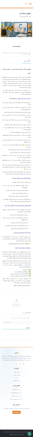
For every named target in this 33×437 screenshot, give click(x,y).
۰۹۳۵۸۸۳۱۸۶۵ (15, 390)
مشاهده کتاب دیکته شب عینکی (21, 285)
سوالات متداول (16, 380)
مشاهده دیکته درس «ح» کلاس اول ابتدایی (19, 244)
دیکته (27, 16)
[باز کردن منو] (30, 3)
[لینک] (8, 322)
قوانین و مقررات (16, 375)
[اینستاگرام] (23, 363)
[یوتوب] (20, 363)
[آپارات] (16, 363)
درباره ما (16, 378)
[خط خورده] (6, 322)
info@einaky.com (15, 393)
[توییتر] (9, 363)
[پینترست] (13, 363)
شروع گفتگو (16, 412)
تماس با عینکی (16, 372)
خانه (30, 16)
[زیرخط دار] (4, 322)
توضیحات (26, 61)
